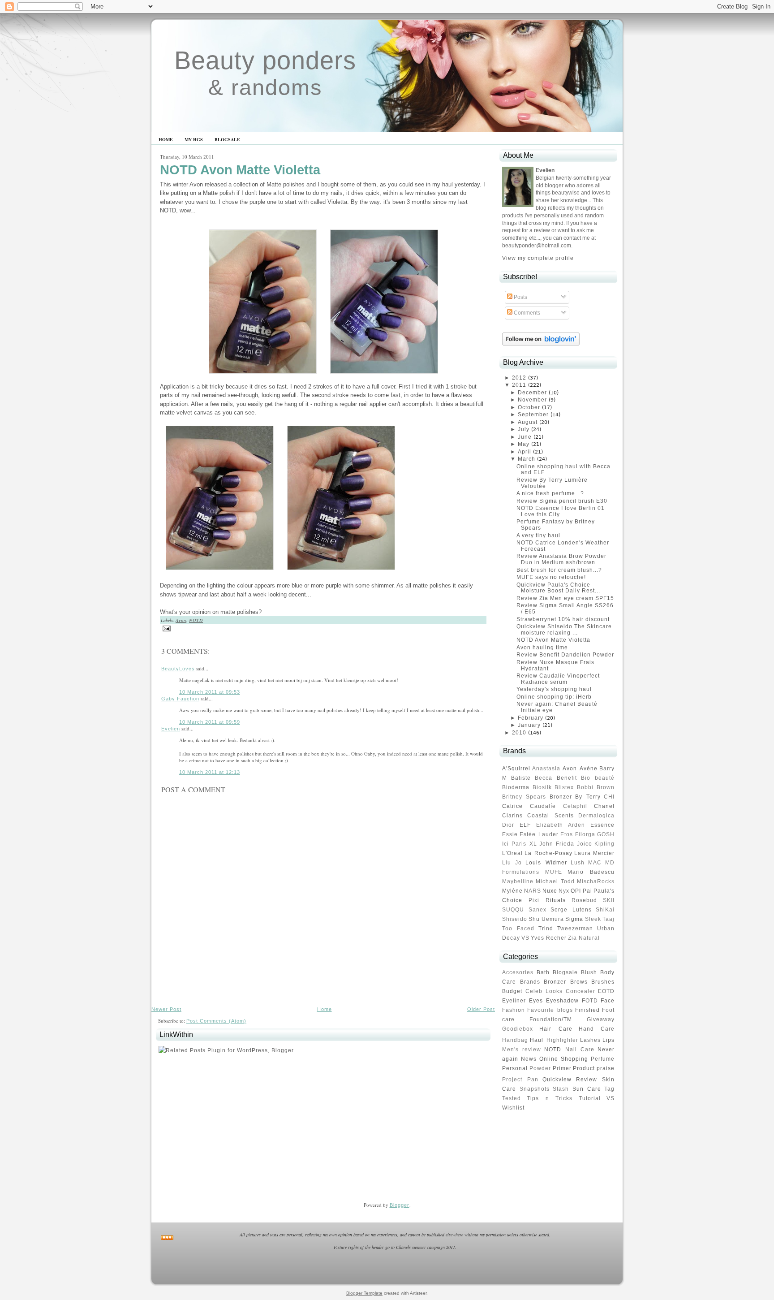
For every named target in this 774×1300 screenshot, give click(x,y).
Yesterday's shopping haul (554, 689)
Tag (609, 1089)
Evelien (170, 728)
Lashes (590, 1040)
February (530, 718)
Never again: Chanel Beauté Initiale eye (557, 707)
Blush (589, 972)
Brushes (603, 982)
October (529, 407)
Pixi (534, 900)
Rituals (556, 900)
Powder (540, 1068)
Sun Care (586, 1089)
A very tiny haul (538, 535)
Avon (181, 620)
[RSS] (167, 1238)
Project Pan (520, 1079)
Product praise (594, 1068)
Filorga (585, 834)
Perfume (603, 1059)
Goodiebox (517, 1029)
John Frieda (556, 844)
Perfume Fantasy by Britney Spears (555, 524)
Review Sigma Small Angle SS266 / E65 (565, 608)
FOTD (590, 1001)
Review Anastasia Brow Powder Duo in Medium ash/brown (561, 559)
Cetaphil (575, 806)
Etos (566, 834)
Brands (530, 982)
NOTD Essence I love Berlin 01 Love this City (560, 511)
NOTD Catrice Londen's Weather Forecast (562, 546)
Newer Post (166, 1009)
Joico (584, 844)
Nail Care (579, 1049)
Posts (519, 297)
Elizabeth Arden (560, 825)
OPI (576, 891)
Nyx (564, 891)
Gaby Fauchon (180, 698)
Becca (543, 778)
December (532, 392)
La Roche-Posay (548, 853)
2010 (519, 733)
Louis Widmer (546, 862)
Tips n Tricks (549, 1098)
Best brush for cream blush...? (559, 570)
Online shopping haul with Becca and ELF (563, 469)
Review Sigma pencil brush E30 (561, 501)
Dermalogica (596, 815)
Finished (587, 1010)
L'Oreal (512, 853)
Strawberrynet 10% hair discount (563, 619)
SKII (609, 900)
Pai (587, 891)
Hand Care (597, 1029)
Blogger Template (364, 1293)
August (528, 422)
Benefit (567, 778)
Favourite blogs (549, 1010)
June (525, 437)
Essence (602, 825)
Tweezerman (575, 928)
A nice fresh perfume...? (550, 493)
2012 (519, 378)
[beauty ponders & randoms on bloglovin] (541, 344)
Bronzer (561, 797)
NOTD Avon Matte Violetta (240, 170)
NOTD (196, 620)
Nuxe (549, 891)
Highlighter (562, 1040)
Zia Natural (584, 938)
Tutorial (590, 1098)
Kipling (604, 844)
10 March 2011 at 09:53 (209, 692)
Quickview (557, 1079)
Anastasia (546, 768)
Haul (536, 1040)
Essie (510, 834)
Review (586, 1079)
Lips (608, 1040)
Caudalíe (543, 806)
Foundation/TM (550, 1019)
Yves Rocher (549, 938)
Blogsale (565, 972)
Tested (511, 1098)
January (529, 725)
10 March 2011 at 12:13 (209, 772)
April (524, 452)
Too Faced (518, 928)
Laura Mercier (594, 853)
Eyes (536, 1001)
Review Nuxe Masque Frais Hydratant (555, 665)
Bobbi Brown (596, 787)
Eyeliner (514, 1001)
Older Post (481, 1009)
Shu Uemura (546, 919)
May (523, 444)
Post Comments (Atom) (216, 1021)
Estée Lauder (539, 834)
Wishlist (513, 1108)
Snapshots (535, 1089)
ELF (525, 825)
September (533, 414)
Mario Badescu (591, 872)
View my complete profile (538, 258)
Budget (512, 991)
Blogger (399, 1205)
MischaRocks (596, 881)
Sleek (593, 919)
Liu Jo (512, 862)
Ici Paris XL (519, 844)
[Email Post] (165, 628)
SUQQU (513, 910)
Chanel (604, 806)
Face (608, 1001)
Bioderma (515, 787)
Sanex (537, 910)
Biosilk (542, 787)
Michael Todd (555, 881)
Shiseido (514, 919)
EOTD (606, 991)
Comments (526, 313)
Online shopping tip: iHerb (554, 697)
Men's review (521, 1049)
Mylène (512, 891)
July (523, 429)
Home (324, 1009)
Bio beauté (598, 778)
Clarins (512, 815)
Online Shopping (564, 1059)
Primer (562, 1068)
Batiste (521, 778)
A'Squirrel (516, 768)
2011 (519, 385)
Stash (561, 1089)
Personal (515, 1068)
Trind (545, 928)
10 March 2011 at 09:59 (209, 722)
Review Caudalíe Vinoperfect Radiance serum (558, 679)
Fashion (513, 1010)
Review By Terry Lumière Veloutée (552, 483)
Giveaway (601, 1019)
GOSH (606, 834)
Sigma (574, 919)
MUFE (553, 872)
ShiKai (605, 910)
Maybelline (517, 881)
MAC (595, 862)
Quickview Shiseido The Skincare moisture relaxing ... (564, 629)
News (529, 1059)
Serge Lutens (571, 910)
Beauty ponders (265, 60)
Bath (543, 972)
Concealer (580, 991)
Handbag (515, 1040)
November (532, 400)
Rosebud (584, 900)
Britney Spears (524, 797)
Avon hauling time (542, 647)
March (526, 459)
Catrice (512, 806)
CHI (609, 797)
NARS (532, 891)
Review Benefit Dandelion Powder (565, 655)
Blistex (564, 787)
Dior (508, 825)
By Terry (587, 797)
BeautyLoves (178, 668)
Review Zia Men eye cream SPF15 (565, 598)
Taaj (608, 919)
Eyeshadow (562, 1001)
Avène (589, 768)
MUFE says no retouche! (551, 577)
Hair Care (555, 1029)
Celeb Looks (544, 991)
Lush (578, 862)
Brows (579, 982)
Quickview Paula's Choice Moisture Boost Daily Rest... (558, 588)
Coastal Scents (550, 815)
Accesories (517, 972)
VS (525, 938)
